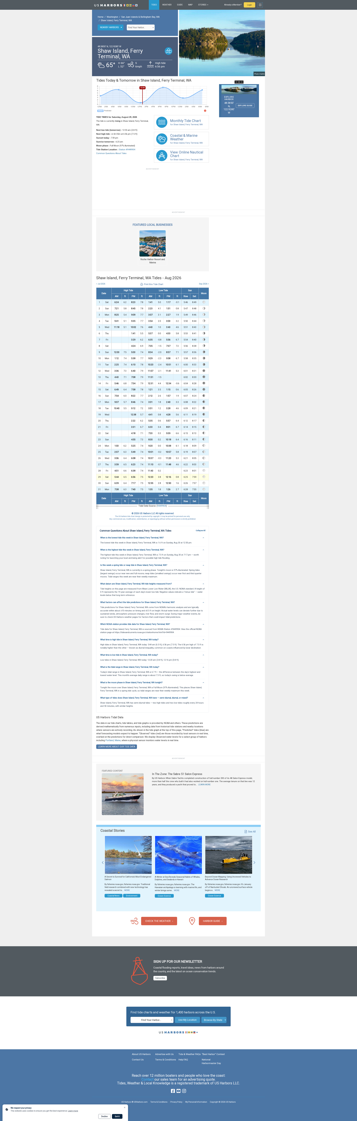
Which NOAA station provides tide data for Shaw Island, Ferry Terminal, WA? (135, 624)
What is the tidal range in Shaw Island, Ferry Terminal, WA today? (129, 667)
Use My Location (187, 1019)
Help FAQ (183, 1059)
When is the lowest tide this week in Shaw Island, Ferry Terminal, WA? (132, 537)
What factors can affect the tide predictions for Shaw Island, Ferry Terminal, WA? (137, 602)
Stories (202, 5)
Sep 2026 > (204, 284)
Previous (102, 861)
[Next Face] (242, 82)
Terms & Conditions (165, 1059)
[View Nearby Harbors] (168, 51)
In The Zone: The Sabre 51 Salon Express (177, 774)
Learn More (204, 784)
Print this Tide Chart (153, 284)
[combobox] (141, 27)
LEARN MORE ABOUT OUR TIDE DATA (116, 746)
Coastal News (114, 896)
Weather (167, 5)
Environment (131, 896)
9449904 (161, 506)
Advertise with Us (164, 1054)
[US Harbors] (116, 5)
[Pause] (239, 82)
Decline (104, 1116)
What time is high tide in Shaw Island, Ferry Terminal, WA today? (129, 639)
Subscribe (160, 978)
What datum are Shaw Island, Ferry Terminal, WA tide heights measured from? (136, 584)
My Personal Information (196, 1102)
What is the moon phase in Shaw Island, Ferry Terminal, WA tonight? (131, 682)
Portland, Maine (113, 740)
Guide (180, 5)
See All (252, 831)
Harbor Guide (211, 920)
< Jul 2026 (100, 284)
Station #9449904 (127, 149)
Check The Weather (158, 920)
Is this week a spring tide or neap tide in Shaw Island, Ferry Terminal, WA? (133, 565)
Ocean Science (164, 896)
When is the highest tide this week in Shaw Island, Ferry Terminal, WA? (132, 550)
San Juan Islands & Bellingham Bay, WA (140, 17)
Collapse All (200, 530)
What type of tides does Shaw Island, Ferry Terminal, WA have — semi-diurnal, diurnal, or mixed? (144, 698)
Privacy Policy (176, 1102)
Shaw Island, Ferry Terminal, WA (116, 20)
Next (254, 861)
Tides (154, 5)
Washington (112, 17)
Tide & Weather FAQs (189, 1054)
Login (249, 5)
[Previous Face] (236, 82)
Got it (117, 1116)
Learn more (73, 1111)
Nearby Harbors (109, 27)
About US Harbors (141, 1054)
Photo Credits (259, 74)
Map (190, 5)
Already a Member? (233, 5)
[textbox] (141, 27)
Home (100, 17)
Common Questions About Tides (111, 153)
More (127, 890)
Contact (148, 1079)
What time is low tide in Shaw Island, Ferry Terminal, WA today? (129, 655)
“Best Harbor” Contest (213, 1054)
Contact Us (138, 1059)
